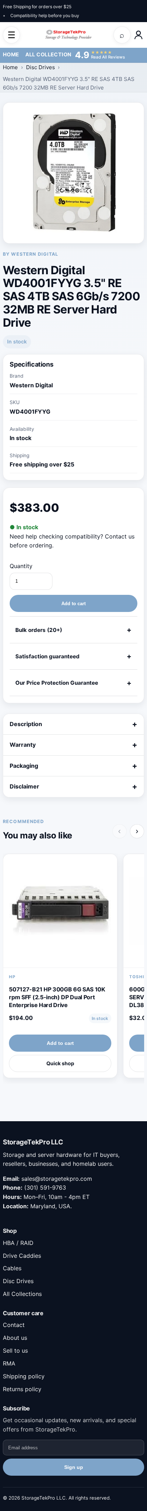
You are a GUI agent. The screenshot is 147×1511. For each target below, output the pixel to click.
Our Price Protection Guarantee (56, 682)
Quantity (21, 566)
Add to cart (73, 603)
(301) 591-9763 (45, 1187)
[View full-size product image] (73, 173)
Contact (14, 1324)
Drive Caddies (22, 1255)
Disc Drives (40, 67)
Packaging (24, 765)
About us (15, 1337)
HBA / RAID (18, 1242)
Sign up (73, 1467)
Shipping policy (24, 1376)
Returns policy (22, 1389)
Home (11, 54)
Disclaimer (24, 786)
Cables (12, 1268)
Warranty (23, 744)
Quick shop (60, 1063)
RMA (9, 1363)
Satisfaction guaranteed (47, 656)
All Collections (50, 54)
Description (26, 724)
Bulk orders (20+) (38, 630)
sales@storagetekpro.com (56, 1178)
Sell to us (15, 1350)
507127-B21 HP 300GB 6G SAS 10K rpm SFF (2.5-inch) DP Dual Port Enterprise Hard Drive (57, 997)
